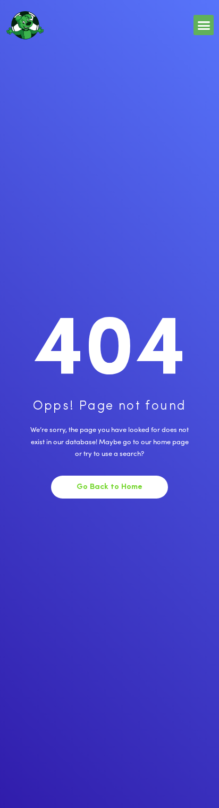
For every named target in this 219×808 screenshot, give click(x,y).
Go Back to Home (109, 487)
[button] (203, 25)
